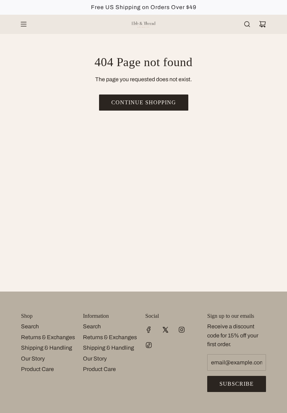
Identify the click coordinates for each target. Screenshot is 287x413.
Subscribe (236, 384)
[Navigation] (23, 24)
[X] (165, 329)
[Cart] (262, 24)
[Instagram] (181, 329)
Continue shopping (143, 102)
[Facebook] (148, 329)
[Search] (247, 24)
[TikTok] (148, 345)
